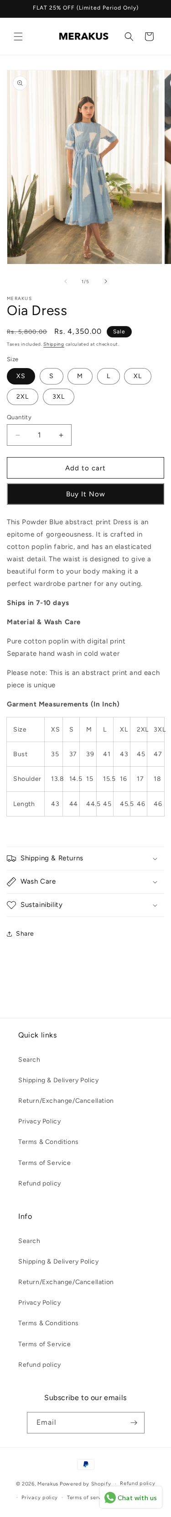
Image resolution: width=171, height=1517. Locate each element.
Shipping (53, 344)
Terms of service (88, 1498)
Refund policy (39, 1183)
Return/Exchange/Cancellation (66, 1101)
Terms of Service (44, 1163)
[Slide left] (66, 281)
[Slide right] (106, 281)
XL (138, 376)
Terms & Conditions (48, 1142)
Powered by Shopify (85, 1484)
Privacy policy (39, 1498)
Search (29, 1060)
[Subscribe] (134, 1422)
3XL (58, 396)
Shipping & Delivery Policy (58, 1080)
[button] (18, 36)
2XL (22, 396)
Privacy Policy (39, 1121)
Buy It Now (85, 494)
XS (21, 376)
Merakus (47, 1484)
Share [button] (25, 934)
